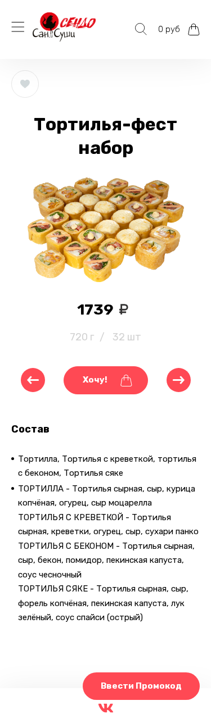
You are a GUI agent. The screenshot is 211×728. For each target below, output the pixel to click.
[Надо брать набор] (33, 380)
